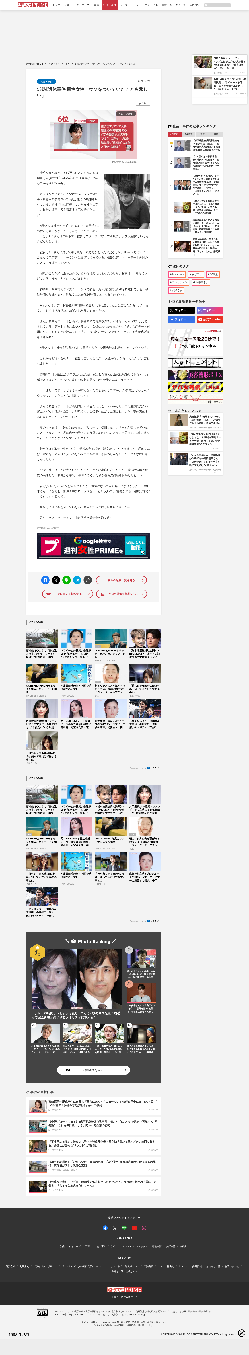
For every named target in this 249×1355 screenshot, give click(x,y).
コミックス (151, 5)
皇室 (96, 5)
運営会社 (10, 1266)
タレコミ (183, 1266)
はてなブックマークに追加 (76, 580)
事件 (67, 63)
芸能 (67, 5)
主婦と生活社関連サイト (125, 1296)
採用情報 (197, 1266)
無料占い (194, 5)
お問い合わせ (232, 1266)
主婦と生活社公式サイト (125, 1271)
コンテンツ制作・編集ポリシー (122, 1266)
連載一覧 (167, 5)
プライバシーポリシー (45, 1266)
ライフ (124, 5)
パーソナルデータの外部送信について (81, 1266)
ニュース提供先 (165, 1266)
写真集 (214, 274)
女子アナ (197, 274)
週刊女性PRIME (34, 63)
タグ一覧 (181, 5)
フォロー (180, 310)
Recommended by (138, 768)
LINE (65, 577)
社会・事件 (110, 5)
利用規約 (24, 1266)
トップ (56, 5)
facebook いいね (45, 580)
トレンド (136, 5)
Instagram (178, 274)
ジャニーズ (75, 1246)
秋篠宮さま (202, 282)
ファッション (180, 282)
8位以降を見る (93, 1070)
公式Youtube (212, 319)
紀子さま (177, 290)
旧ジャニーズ (82, 5)
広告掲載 (148, 1266)
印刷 (144, 103)
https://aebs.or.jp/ (137, 1314)
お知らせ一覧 (213, 1266)
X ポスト (55, 579)
